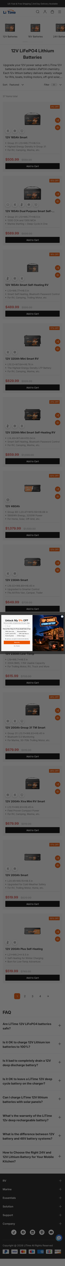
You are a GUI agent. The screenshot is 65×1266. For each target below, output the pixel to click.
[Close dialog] (62, 616)
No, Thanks (17, 646)
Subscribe (17, 642)
